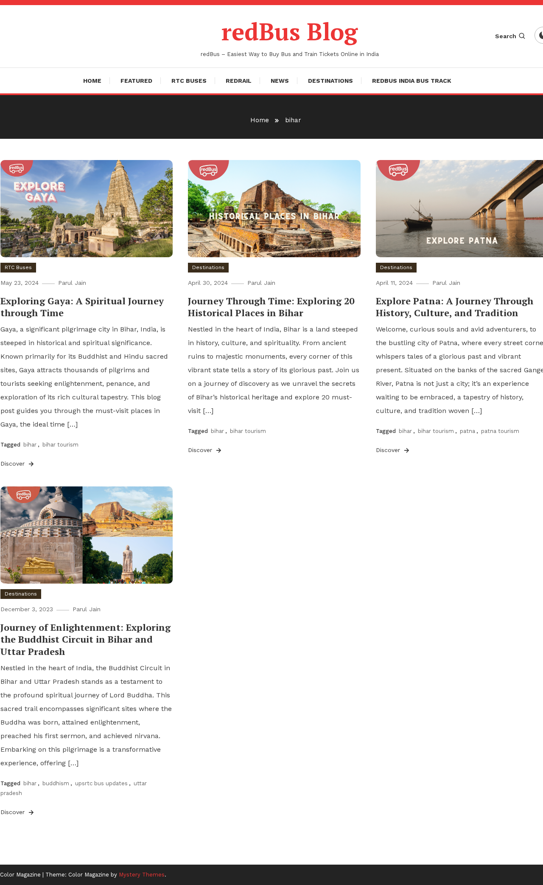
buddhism (55, 783)
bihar (29, 444)
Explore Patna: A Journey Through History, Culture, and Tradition (454, 307)
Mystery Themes (142, 874)
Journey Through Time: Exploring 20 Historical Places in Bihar (271, 307)
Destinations (330, 80)
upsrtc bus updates (101, 783)
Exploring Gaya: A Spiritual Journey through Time (82, 307)
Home (92, 80)
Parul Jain (72, 282)
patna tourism (500, 431)
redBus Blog (289, 31)
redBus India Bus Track (411, 80)
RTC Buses (189, 80)
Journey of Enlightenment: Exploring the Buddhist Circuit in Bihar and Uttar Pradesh (85, 639)
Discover (13, 463)
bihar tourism (60, 444)
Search (505, 36)
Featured (136, 80)
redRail (239, 80)
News (280, 80)
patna (467, 431)
